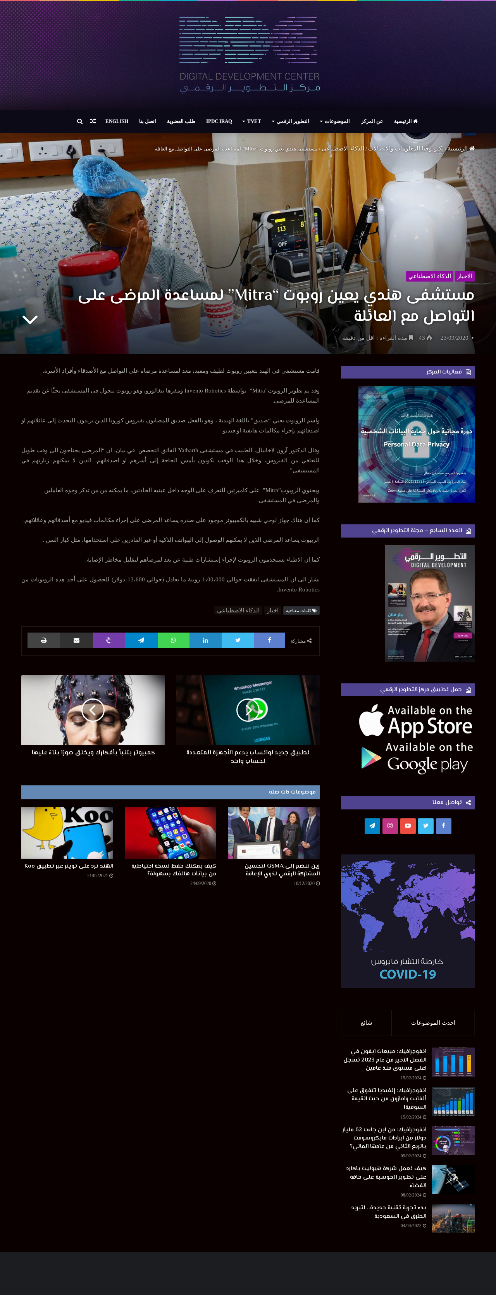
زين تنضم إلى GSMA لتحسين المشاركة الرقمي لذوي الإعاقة (282, 870)
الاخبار (464, 276)
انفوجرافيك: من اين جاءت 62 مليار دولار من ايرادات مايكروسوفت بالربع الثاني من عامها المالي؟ (384, 1138)
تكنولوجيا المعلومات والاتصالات (406, 148)
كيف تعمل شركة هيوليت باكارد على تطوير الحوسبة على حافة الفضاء (386, 1177)
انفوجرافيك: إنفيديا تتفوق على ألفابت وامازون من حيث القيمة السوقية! (386, 1099)
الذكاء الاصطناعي (343, 148)
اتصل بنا (147, 121)
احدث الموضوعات (433, 1023)
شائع (366, 1023)
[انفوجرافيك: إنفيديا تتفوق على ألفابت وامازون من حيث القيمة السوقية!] (453, 1101)
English (116, 121)
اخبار (273, 610)
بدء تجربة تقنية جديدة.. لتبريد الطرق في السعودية (388, 1212)
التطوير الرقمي (293, 121)
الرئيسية (403, 121)
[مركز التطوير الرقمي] (248, 55)
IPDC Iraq (219, 121)
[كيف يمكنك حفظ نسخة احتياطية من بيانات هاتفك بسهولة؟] (171, 833)
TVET (254, 121)
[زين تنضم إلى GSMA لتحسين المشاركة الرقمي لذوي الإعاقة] (274, 833)
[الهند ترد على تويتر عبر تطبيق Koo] (67, 833)
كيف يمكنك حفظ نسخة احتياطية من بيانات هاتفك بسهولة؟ (173, 870)
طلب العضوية (181, 121)
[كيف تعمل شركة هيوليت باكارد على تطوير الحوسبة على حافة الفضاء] (453, 1179)
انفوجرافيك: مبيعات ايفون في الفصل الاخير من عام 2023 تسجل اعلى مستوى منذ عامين (384, 1060)
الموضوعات (337, 121)
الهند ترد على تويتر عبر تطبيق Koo (68, 866)
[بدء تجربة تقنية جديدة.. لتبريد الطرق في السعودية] (453, 1218)
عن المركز (372, 121)
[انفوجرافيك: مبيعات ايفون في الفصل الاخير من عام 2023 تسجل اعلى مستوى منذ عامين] (453, 1062)
